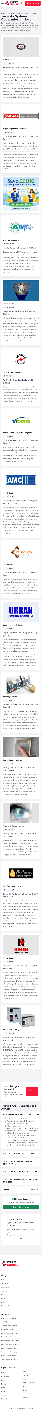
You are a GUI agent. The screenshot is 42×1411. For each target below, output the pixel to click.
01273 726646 (9, 307)
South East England (21, 67)
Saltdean (6, 704)
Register (3, 1298)
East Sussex (11, 67)
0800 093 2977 (9, 830)
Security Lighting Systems (9, 1348)
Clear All (33, 1190)
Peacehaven (7, 966)
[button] (37, 1190)
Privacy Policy (5, 1306)
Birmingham (5, 1376)
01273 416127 (8, 376)
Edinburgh (25, 1375)
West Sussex (19, 501)
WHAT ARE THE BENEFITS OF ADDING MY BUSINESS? (20, 1180)
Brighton (6, 136)
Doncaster (4, 1399)
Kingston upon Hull (28, 1382)
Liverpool (25, 1394)
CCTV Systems (6, 1322)
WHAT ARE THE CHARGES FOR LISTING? (19, 1153)
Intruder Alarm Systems (8, 1318)
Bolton (3, 1380)
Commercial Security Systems (10, 1352)
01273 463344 (9, 497)
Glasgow (25, 1379)
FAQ (2, 1302)
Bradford (4, 1384)
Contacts (4, 1291)
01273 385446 (9, 629)
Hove (4, 67)
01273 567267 (9, 436)
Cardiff (3, 1391)
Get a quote (5, 1287)
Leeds (24, 1386)
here (12, 1119)
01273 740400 (9, 244)
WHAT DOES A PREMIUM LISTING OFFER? (20, 1171)
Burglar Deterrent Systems (9, 1333)
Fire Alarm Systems (7, 1329)
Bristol (3, 1388)
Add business (32, 1091)
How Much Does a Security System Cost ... (20, 1230)
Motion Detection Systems (9, 1344)
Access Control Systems (9, 1326)
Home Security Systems (8, 1355)
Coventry (4, 1395)
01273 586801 (8, 962)
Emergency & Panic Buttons (10, 1340)
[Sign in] (21, 3)
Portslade (6, 380)
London (24, 1397)
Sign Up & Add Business (21, 1207)
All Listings (4, 1283)
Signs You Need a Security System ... (21, 1222)
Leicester (24, 1390)
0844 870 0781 (9, 132)
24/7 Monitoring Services (9, 1359)
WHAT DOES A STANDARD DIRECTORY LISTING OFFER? (18, 1162)
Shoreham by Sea (9, 501)
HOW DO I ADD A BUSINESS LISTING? (18, 1114)
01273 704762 (9, 568)
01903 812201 (8, 764)
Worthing (6, 768)
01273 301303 (8, 700)
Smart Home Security (8, 1337)
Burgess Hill (7, 894)
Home (3, 1280)
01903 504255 (9, 1033)
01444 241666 (9, 890)
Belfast (3, 1373)
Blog (2, 1295)
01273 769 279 (9, 64)
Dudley (24, 1371)
